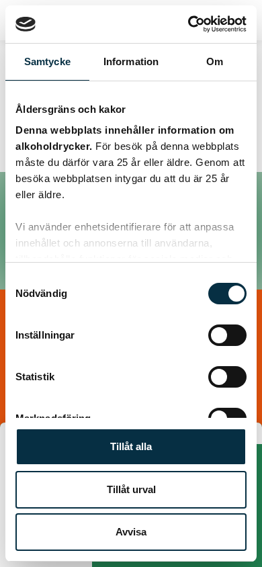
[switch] (227, 335)
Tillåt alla (131, 446)
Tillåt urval (131, 489)
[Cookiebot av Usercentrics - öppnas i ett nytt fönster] (188, 24)
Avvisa (131, 531)
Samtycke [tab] (47, 61)
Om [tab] (214, 61)
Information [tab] (131, 61)
